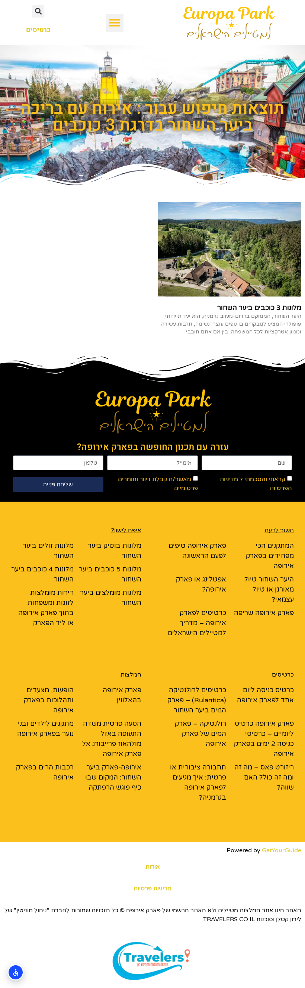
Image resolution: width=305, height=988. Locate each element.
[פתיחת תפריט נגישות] (15, 972)
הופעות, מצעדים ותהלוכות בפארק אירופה (49, 700)
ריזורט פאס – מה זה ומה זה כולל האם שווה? (264, 777)
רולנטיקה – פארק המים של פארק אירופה (200, 733)
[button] (114, 23)
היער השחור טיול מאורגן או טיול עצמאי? (269, 589)
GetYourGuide (281, 850)
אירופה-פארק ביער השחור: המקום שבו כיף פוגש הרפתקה (113, 777)
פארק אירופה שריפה (264, 613)
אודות (152, 867)
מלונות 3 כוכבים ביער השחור (259, 308)
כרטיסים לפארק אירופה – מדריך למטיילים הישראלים (197, 623)
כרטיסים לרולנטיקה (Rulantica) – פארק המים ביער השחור (196, 700)
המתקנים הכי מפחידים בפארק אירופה (270, 556)
